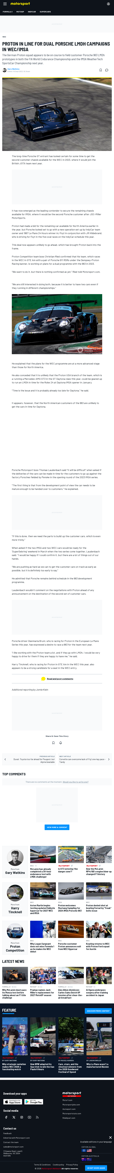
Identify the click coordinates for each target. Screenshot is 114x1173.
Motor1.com (67, 1100)
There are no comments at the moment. (57, 781)
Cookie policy (58, 1164)
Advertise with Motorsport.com (16, 1138)
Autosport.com (69, 1109)
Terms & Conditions (42, 1164)
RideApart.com (69, 1118)
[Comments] (107, 70)
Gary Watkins (13, 69)
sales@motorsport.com (13, 1146)
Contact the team (10, 1142)
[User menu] (108, 4)
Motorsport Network (51, 1168)
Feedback (7, 1133)
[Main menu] (5, 4)
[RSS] (37, 1117)
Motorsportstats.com (72, 1113)
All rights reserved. (70, 1168)
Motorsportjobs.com (71, 1104)
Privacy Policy (72, 1164)
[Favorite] (100, 70)
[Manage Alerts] (60, 743)
